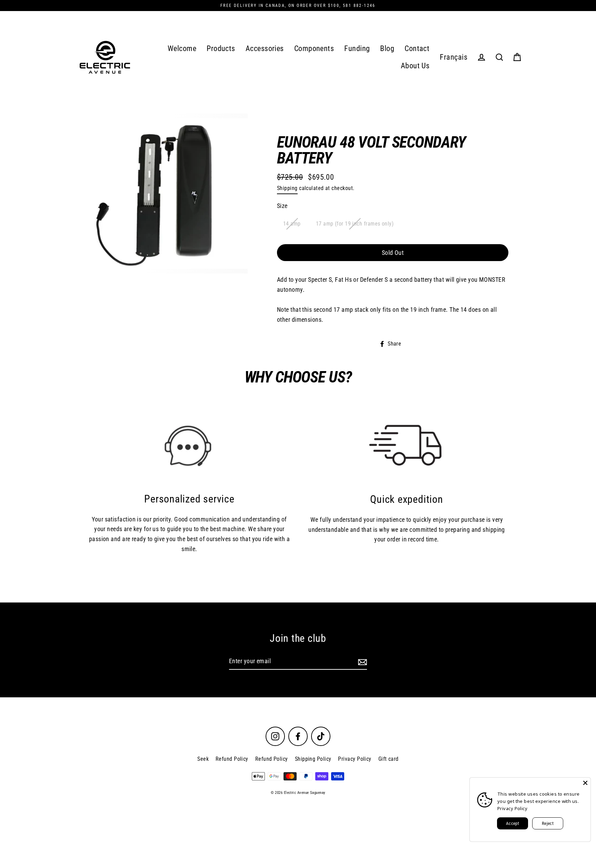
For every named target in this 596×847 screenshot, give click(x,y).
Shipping (287, 188)
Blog (387, 48)
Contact (417, 48)
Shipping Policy (313, 759)
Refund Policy (232, 759)
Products (221, 48)
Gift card (388, 759)
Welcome (182, 48)
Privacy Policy (354, 759)
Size (282, 205)
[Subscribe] (361, 662)
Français (453, 57)
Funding (357, 48)
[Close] (585, 782)
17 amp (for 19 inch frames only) (355, 223)
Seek (203, 759)
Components (314, 48)
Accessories (265, 48)
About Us (415, 65)
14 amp (292, 223)
